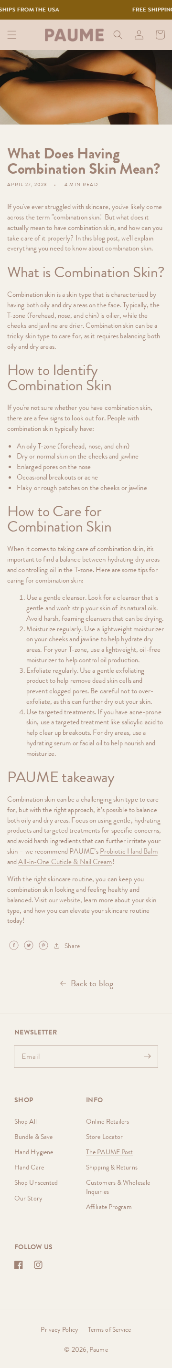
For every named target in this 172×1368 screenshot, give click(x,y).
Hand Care (29, 1167)
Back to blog (92, 983)
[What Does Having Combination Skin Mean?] (14, 945)
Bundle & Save (33, 1136)
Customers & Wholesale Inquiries (118, 1187)
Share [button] (72, 945)
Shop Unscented (36, 1182)
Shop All (25, 1121)
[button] (11, 34)
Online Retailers (107, 1121)
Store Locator (104, 1136)
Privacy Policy (59, 1329)
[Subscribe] (147, 1056)
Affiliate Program (109, 1206)
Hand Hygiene (33, 1152)
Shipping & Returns (112, 1167)
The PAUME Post (109, 1152)
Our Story (28, 1198)
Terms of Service (109, 1329)
